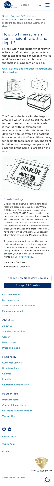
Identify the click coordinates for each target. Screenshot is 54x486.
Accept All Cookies (28, 285)
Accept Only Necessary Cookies (28, 278)
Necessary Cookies (14, 262)
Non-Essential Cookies (16, 266)
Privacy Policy (25, 257)
